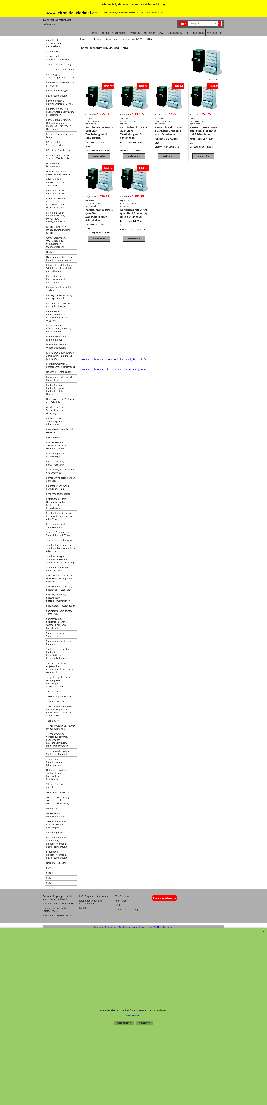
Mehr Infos (99, 156)
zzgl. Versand (90, 124)
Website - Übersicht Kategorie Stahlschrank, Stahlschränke (115, 359)
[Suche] (219, 23)
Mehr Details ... (134, 1015)
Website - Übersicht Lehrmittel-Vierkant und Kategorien (113, 369)
